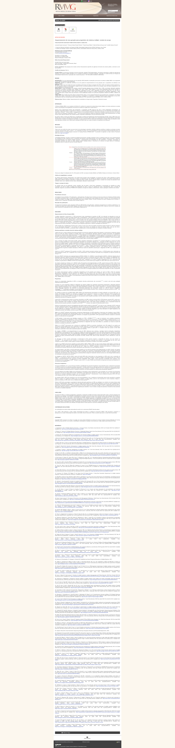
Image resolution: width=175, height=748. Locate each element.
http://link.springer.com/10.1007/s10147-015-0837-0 (73, 450)
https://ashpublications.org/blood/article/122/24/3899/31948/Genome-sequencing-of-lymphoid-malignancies (78, 502)
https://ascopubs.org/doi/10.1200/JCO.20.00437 (65, 544)
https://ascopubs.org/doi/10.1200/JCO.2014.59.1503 (69, 617)
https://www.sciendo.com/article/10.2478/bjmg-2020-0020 (74, 478)
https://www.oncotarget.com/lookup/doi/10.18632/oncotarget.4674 (69, 682)
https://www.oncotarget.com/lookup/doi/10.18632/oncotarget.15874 (69, 572)
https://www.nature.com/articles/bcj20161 (64, 511)
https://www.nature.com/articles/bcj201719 (109, 515)
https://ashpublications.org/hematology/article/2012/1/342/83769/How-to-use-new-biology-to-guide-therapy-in (93, 607)
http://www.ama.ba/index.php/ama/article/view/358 (72, 429)
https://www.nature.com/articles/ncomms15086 (65, 524)
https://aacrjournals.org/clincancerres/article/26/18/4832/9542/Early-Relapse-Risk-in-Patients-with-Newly (77, 635)
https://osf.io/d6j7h (64, 132)
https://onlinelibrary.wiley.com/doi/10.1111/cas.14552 (66, 495)
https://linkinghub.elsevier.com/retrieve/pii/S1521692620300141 (103, 579)
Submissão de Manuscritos (112, 15)
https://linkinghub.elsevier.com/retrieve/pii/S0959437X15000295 (75, 447)
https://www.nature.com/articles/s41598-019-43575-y (66, 669)
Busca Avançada (111, 12)
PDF (65, 30)
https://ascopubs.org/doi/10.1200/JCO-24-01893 (68, 459)
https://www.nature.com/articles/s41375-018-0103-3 (66, 568)
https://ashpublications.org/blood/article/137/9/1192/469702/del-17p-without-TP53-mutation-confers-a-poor (78, 664)
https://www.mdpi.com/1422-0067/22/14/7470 (108, 443)
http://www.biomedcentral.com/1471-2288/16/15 (100, 463)
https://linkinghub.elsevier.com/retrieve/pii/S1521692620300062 (95, 486)
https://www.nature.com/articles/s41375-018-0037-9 (66, 708)
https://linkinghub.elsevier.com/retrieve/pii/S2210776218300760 (103, 455)
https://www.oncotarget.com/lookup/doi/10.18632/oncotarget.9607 (69, 726)
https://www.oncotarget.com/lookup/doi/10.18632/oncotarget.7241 (76, 644)
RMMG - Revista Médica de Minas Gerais (65, 8)
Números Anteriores (79, 15)
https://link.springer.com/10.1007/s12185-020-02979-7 (108, 651)
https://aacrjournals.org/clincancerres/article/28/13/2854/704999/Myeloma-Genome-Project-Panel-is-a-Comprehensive (83, 532)
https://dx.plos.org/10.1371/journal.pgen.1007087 (92, 596)
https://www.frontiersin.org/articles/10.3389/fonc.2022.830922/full (69, 556)
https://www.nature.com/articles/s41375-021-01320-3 (66, 639)
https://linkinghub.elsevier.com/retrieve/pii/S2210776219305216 (71, 563)
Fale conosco (87, 738)
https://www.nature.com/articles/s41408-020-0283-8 (79, 624)
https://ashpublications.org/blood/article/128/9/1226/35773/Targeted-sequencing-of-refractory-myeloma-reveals (79, 722)
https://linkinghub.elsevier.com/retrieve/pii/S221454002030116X (68, 704)
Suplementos (95, 15)
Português (85, 1)
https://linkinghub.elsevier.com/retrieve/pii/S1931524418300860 (68, 600)
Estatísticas (72, 30)
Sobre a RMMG (61, 15)
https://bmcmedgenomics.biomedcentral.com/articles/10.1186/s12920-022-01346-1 (86, 519)
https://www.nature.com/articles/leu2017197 (64, 678)
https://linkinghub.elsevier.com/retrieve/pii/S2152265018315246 (94, 612)
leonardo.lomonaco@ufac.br (64, 53)
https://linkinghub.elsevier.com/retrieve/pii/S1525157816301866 (68, 483)
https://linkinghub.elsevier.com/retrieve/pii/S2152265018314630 (68, 717)
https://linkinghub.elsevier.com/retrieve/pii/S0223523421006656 (84, 620)
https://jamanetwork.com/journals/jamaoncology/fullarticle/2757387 (69, 540)
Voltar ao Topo (66, 732)
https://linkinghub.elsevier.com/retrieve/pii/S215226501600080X (71, 547)
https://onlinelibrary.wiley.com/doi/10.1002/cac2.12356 (66, 690)
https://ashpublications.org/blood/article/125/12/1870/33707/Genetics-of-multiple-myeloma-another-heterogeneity (95, 576)
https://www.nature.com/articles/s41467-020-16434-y (97, 628)
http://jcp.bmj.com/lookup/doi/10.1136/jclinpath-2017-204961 (92, 527)
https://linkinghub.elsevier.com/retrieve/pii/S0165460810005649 (84, 435)
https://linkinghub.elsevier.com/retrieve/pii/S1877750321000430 (68, 507)
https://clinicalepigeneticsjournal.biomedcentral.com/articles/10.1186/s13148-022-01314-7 (74, 695)
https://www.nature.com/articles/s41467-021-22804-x (101, 583)
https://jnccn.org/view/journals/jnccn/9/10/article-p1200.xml (82, 499)
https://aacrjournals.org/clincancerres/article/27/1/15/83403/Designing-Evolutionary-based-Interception (77, 552)
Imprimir (58, 30)
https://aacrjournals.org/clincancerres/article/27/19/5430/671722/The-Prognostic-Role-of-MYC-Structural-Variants (79, 440)
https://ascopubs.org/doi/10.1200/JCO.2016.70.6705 (87, 535)
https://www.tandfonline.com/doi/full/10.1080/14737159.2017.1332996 (89, 647)
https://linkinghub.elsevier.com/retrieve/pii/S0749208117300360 (77, 432)
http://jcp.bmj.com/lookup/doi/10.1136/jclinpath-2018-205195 (68, 655)
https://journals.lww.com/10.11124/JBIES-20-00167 (102, 471)
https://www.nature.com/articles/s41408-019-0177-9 (66, 592)
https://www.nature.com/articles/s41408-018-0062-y (69, 673)
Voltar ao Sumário (59, 25)
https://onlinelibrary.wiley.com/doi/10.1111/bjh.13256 (107, 686)
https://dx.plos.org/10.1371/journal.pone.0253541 (81, 587)
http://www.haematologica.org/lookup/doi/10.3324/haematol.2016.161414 (77, 604)
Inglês (91, 1)
